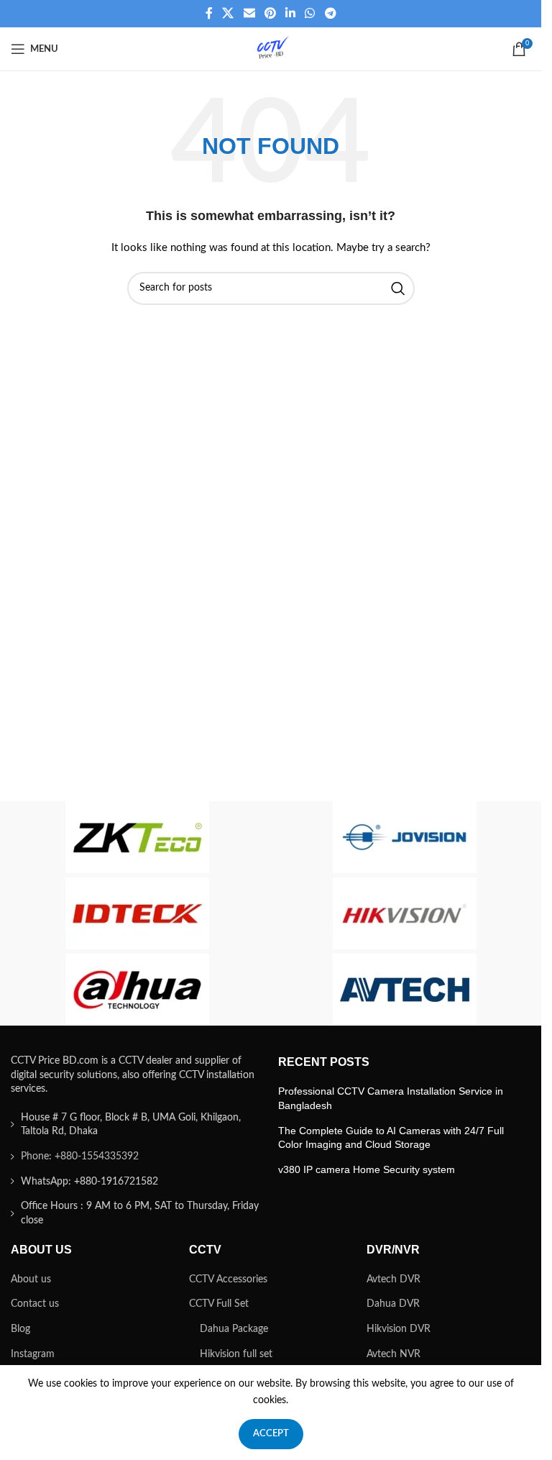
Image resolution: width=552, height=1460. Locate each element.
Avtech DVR (393, 1279)
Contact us (35, 1304)
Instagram (33, 1354)
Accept (271, 1433)
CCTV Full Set (219, 1304)
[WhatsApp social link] (310, 13)
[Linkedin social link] (290, 13)
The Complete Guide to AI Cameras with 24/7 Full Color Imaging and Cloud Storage (391, 1138)
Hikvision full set (236, 1354)
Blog (20, 1329)
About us (31, 1279)
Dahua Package (234, 1329)
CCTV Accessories (228, 1279)
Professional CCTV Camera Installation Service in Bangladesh (390, 1098)
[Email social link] (249, 13)
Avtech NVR (393, 1354)
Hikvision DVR (399, 1329)
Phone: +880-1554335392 (80, 1156)
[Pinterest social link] (269, 13)
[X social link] (228, 13)
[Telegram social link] (330, 13)
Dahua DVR (393, 1304)
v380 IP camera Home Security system (366, 1169)
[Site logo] (271, 49)
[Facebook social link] (209, 13)
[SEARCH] (398, 288)
